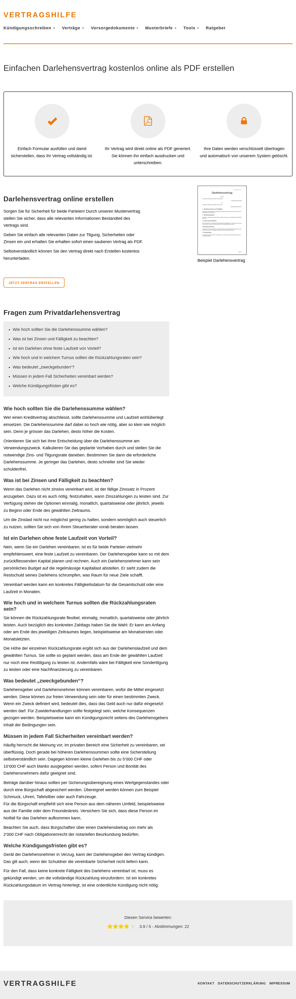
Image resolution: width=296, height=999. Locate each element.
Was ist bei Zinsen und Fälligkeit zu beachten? (55, 339)
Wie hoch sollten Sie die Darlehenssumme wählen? (60, 329)
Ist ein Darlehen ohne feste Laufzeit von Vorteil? (57, 348)
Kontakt (206, 983)
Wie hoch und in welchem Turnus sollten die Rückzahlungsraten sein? (77, 357)
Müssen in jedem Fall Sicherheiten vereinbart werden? (63, 376)
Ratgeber (215, 28)
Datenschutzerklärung (242, 983)
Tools (190, 28)
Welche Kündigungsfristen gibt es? (45, 385)
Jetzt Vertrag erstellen (34, 283)
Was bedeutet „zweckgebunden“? (43, 367)
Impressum (279, 983)
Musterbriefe (159, 28)
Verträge (72, 28)
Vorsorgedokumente (113, 28)
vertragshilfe (40, 15)
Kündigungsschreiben (28, 28)
